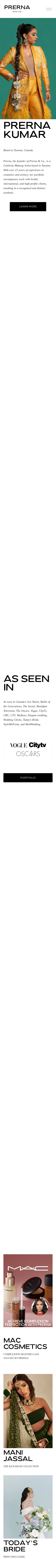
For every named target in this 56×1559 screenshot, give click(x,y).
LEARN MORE (28, 206)
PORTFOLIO (28, 777)
